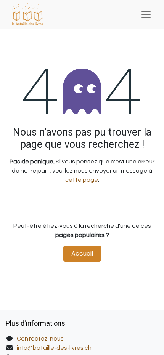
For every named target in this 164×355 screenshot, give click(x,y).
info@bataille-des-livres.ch (54, 348)
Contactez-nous (40, 339)
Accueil (82, 253)
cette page (81, 180)
